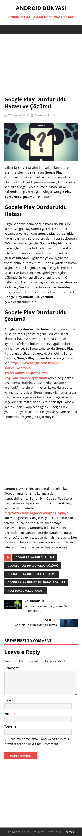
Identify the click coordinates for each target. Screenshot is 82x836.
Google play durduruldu (35, 557)
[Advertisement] (41, 67)
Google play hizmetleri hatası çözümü (36, 582)
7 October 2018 (18, 115)
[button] (76, 29)
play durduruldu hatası (26, 590)
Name (9, 701)
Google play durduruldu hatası (32, 574)
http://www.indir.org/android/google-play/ (36, 513)
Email (8, 713)
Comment (11, 668)
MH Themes (66, 832)
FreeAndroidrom (45, 115)
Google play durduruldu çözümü (33, 566)
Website (10, 726)
